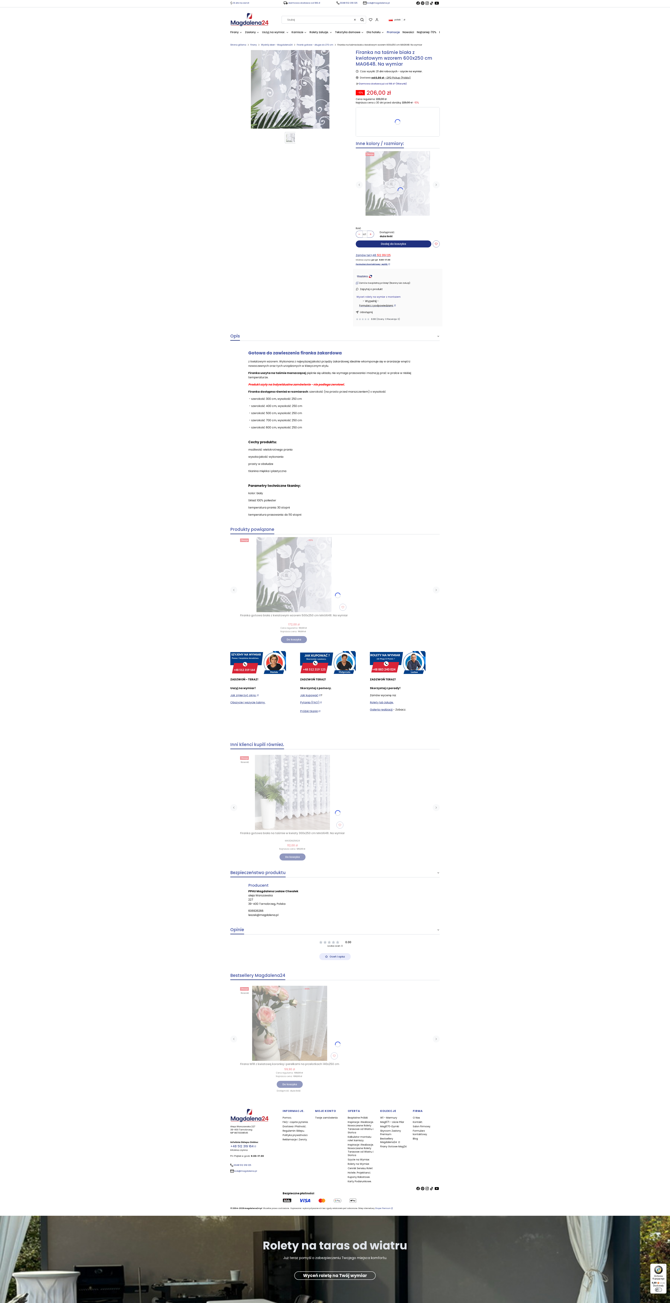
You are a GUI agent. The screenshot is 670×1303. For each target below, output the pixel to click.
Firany (253, 44)
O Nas (416, 1117)
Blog (415, 1138)
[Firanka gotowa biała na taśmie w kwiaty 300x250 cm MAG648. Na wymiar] (292, 792)
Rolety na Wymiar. (359, 1164)
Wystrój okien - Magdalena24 (277, 44)
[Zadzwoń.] (258, 662)
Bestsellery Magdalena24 (389, 1140)
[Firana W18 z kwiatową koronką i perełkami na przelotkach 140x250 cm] (289, 1023)
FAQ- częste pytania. (295, 1122)
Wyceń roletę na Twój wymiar (335, 1275)
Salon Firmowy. (422, 1126)
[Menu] (664, 1266)
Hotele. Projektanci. (359, 1172)
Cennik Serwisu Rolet (360, 1168)
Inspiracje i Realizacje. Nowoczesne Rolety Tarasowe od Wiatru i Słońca (361, 1127)
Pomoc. (287, 1117)
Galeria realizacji (381, 710)
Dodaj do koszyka (393, 244)
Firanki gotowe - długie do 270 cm (315, 44)
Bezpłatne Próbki (358, 1117)
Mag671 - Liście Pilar (392, 1122)
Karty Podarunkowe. (360, 1181)
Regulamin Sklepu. (294, 1131)
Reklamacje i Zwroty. (295, 1139)
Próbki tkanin (309, 711)
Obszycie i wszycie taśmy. (247, 702)
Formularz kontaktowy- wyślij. (372, 264)
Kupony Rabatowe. (359, 1177)
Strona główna (238, 44)
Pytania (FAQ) (309, 702)
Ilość (358, 228)
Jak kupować (309, 695)
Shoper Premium (382, 1208)
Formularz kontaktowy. (420, 1132)
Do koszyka (294, 639)
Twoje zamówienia (326, 1117)
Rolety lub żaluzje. (382, 702)
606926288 (255, 911)
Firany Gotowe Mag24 (393, 1146)
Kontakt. (418, 1122)
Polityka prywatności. (295, 1135)
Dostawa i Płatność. (294, 1126)
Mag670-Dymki (389, 1126)
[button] (362, 20)
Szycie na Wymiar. (359, 1159)
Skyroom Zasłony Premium (390, 1132)
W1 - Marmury (388, 1117)
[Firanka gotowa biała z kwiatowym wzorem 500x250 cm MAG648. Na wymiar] (398, 183)
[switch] (658, 1290)
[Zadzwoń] (398, 662)
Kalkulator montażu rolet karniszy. (359, 1138)
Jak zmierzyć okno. (243, 695)
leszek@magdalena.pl (263, 915)
